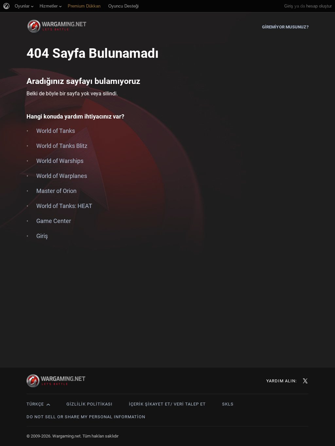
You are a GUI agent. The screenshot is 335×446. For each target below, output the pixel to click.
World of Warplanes (61, 175)
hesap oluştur (319, 6)
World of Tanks (55, 130)
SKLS (228, 404)
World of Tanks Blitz (61, 145)
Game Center (53, 220)
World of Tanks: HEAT (64, 205)
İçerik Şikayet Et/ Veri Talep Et (167, 404)
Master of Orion (56, 190)
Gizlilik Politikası (89, 404)
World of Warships (59, 160)
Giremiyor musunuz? (285, 26)
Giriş (288, 6)
